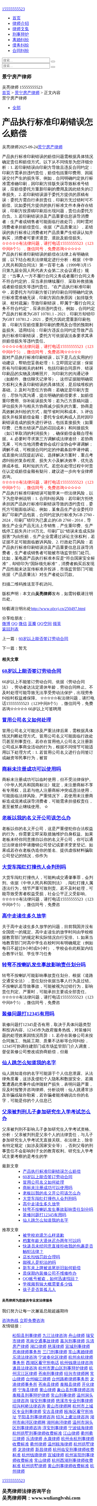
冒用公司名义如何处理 (26, 719)
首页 (16, 18)
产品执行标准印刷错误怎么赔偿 (52, 1171)
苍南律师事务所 (26, 1352)
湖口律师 (38, 1346)
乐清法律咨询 (24, 1357)
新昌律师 (43, 1449)
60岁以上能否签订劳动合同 (43, 638)
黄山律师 (47, 1390)
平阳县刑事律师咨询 (36, 1417)
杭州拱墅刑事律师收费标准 (37, 1433)
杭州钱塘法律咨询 (76, 1362)
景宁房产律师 (27, 92)
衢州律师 (38, 1444)
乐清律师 (34, 1438)
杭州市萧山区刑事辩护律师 (63, 1368)
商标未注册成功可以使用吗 (31, 769)
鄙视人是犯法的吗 (39, 1262)
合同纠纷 (20, 50)
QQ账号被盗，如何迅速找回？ (51, 1278)
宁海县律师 (28, 1390)
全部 (16, 107)
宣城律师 (56, 1455)
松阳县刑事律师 (26, 1335)
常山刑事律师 (63, 1395)
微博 (6, 623)
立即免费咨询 (32, 1320)
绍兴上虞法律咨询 (72, 1417)
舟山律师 (76, 1335)
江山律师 (71, 1433)
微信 (23, 623)
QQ (14, 623)
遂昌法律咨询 (24, 1368)
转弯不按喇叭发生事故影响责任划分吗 (44, 964)
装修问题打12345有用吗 (28, 1013)
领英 (57, 623)
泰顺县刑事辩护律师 (31, 1395)
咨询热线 (10, 1320)
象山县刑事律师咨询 (75, 1390)
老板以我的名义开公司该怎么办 (36, 817)
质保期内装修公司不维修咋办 (50, 1273)
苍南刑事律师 (50, 1373)
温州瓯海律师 (60, 1444)
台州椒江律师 (38, 1379)
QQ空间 (44, 623)
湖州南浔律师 (59, 1422)
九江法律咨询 (54, 1335)
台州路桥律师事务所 (70, 1379)
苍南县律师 (48, 1384)
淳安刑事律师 (54, 1428)
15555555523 (13, 9)
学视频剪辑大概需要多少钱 (47, 1284)
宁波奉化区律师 (52, 1357)
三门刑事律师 (54, 1352)
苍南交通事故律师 (42, 1341)
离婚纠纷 (20, 39)
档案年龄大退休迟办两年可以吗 (52, 1240)
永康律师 (51, 1438)
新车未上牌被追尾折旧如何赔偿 (52, 1268)
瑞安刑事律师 (42, 1400)
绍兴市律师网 (76, 1373)
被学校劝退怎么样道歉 (43, 1235)
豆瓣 (32, 623)
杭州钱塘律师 (34, 1455)
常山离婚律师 (80, 1352)
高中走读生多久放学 (24, 915)
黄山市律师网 (59, 1406)
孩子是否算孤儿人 (39, 1289)
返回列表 (10, 629)
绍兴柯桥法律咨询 (29, 1406)
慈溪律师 (56, 1346)
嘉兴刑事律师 (72, 1341)
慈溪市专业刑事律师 (74, 1400)
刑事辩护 (20, 34)
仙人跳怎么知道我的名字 (29, 1062)
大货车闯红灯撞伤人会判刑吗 (34, 867)
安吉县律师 (52, 1411)
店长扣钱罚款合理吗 (41, 1257)
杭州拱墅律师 (34, 1466)
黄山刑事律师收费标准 (68, 1466)
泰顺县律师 (70, 1384)
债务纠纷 (20, 45)
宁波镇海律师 (80, 1428)
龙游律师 (26, 1449)
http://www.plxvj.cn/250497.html (58, 608)
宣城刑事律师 (77, 1346)
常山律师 (42, 1460)
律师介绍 (20, 23)
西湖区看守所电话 (42, 1362)
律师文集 (20, 29)
